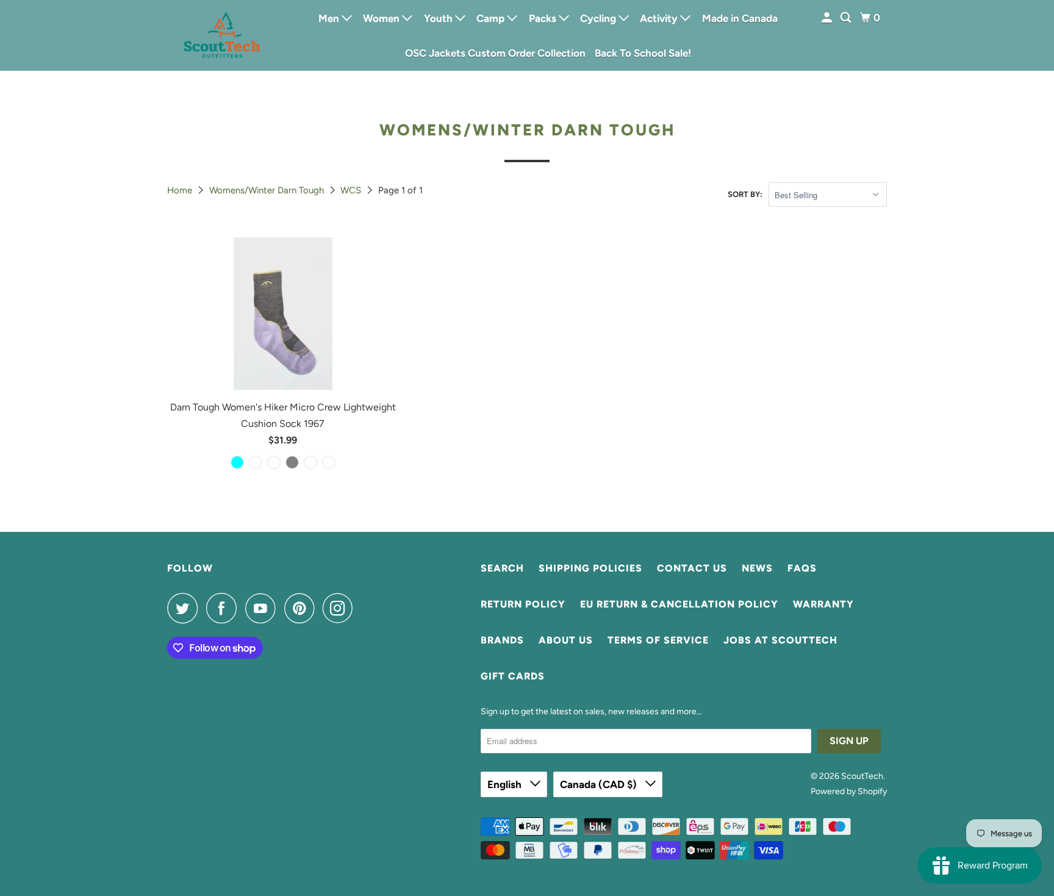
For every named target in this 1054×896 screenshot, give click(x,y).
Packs (544, 18)
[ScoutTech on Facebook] (224, 608)
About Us (566, 640)
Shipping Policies (590, 568)
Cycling (599, 18)
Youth (439, 18)
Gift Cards (513, 676)
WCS (352, 190)
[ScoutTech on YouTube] (263, 608)
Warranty (823, 604)
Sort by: (745, 194)
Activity (660, 18)
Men (330, 18)
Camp (491, 18)
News (757, 568)
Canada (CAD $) (599, 784)
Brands (502, 640)
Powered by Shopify (849, 791)
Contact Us (692, 568)
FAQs (802, 568)
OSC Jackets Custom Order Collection (495, 53)
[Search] (846, 18)
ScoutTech (862, 776)
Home (181, 190)
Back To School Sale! (643, 53)
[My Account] (827, 18)
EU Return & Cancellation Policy (679, 604)
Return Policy (523, 604)
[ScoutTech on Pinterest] (302, 608)
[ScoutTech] (222, 35)
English (505, 784)
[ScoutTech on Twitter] (185, 608)
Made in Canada (740, 18)
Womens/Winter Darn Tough (267, 190)
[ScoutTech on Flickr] (365, 608)
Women (382, 18)
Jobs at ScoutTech (780, 640)
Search (502, 568)
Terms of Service (658, 640)
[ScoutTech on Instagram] (341, 608)
